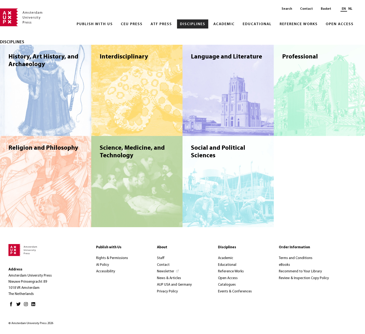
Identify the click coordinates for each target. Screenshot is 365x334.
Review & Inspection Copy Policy (304, 278)
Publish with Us (95, 24)
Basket (326, 9)
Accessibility (105, 271)
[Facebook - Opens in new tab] (12, 306)
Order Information (294, 247)
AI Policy (102, 265)
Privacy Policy (167, 291)
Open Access (340, 24)
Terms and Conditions (295, 258)
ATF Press (161, 24)
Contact (306, 9)
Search (287, 9)
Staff (161, 258)
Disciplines (192, 24)
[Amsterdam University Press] (21, 17)
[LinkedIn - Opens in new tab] (34, 306)
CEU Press (132, 24)
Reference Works (299, 24)
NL (350, 9)
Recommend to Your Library (300, 271)
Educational (257, 24)
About (162, 247)
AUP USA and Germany (174, 284)
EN (344, 9)
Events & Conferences (235, 291)
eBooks (284, 265)
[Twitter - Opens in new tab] (19, 306)
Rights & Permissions (112, 258)
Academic (224, 24)
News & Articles (169, 278)
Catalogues (227, 284)
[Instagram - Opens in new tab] (27, 306)
